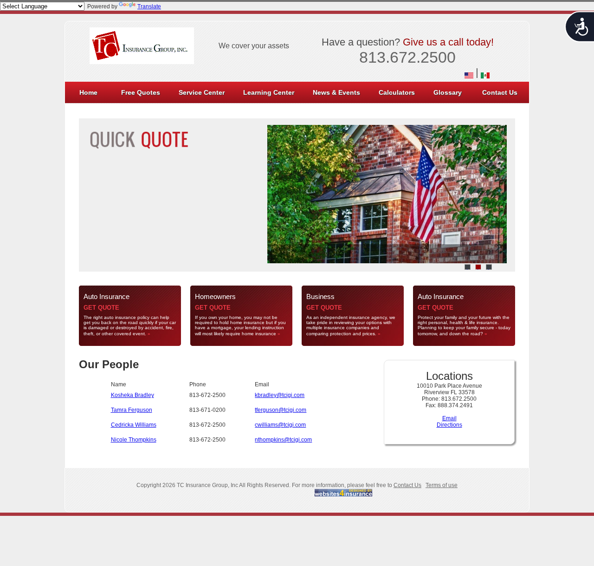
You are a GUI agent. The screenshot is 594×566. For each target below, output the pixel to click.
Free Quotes (140, 92)
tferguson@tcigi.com (280, 410)
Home (88, 92)
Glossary (447, 92)
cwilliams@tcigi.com (280, 425)
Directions (449, 425)
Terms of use (442, 485)
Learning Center (268, 92)
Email (449, 418)
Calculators (397, 92)
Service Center (202, 92)
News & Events (336, 92)
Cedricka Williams (133, 425)
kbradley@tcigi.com (279, 395)
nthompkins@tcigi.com (283, 439)
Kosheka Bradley (132, 395)
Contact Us (499, 92)
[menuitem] (88, 92)
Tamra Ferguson (131, 410)
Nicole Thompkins (133, 439)
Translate (149, 6)
